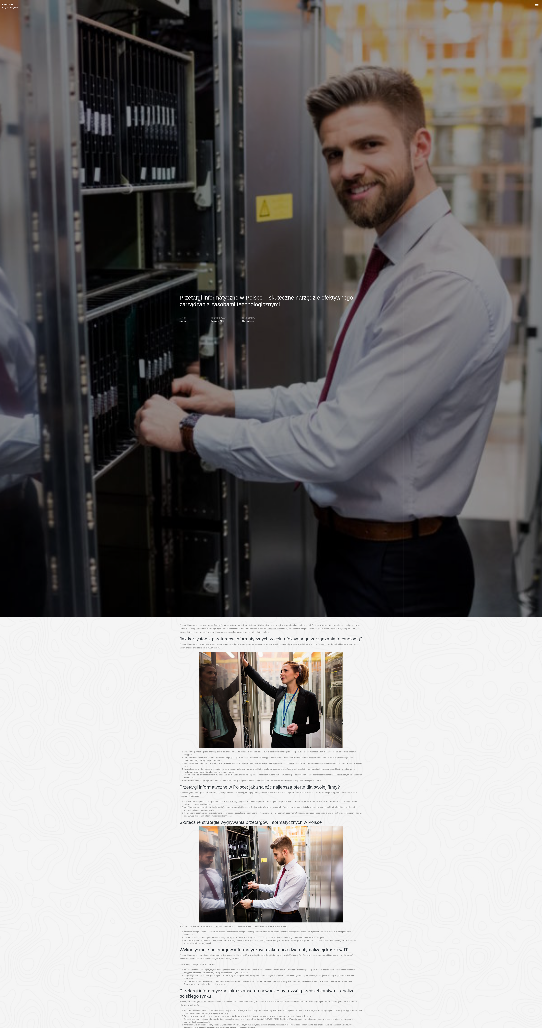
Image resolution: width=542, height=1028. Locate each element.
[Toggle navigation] (536, 5)
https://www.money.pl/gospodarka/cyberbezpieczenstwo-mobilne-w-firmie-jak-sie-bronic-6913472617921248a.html (236, 1019)
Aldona (183, 321)
